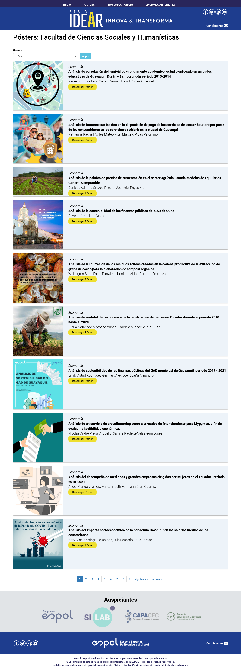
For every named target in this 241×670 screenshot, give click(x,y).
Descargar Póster (82, 86)
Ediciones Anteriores (161, 4)
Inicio (67, 4)
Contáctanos (215, 25)
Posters (89, 4)
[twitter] (212, 12)
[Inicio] (120, 18)
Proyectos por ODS (120, 4)
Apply (85, 56)
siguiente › (141, 579)
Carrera (17, 50)
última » (157, 579)
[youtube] (224, 12)
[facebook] (205, 12)
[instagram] (218, 12)
